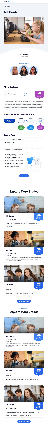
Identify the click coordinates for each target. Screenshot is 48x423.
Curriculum (7, 6)
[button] (42, 1)
